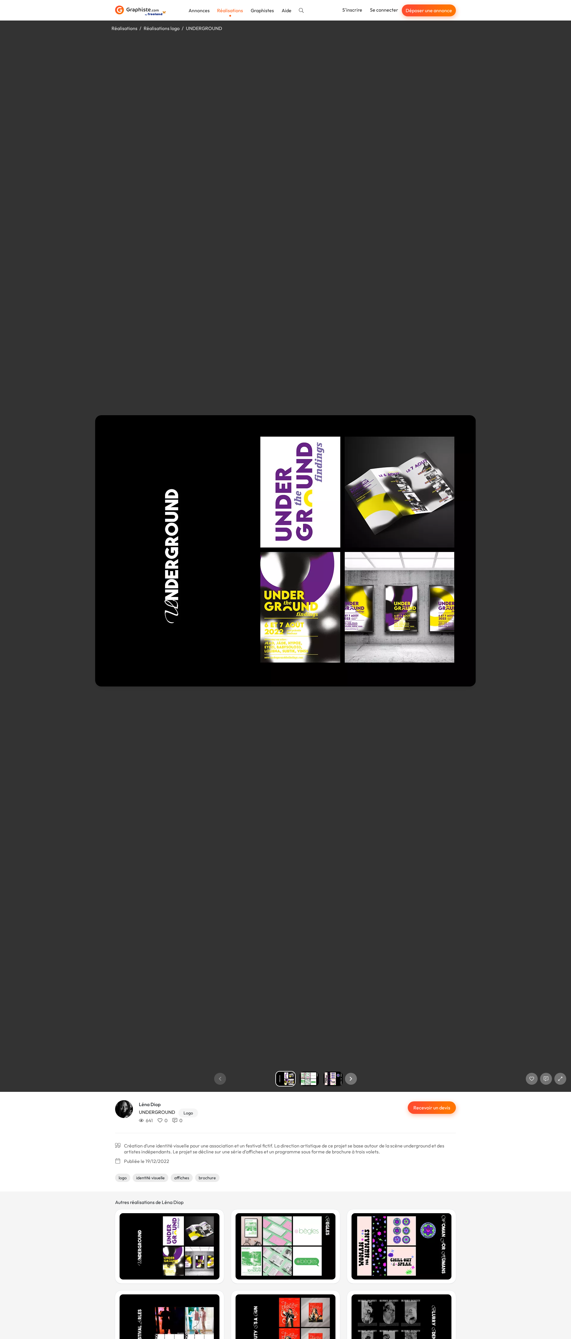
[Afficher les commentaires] (546, 1079)
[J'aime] (532, 1079)
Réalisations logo (162, 28)
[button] (351, 1079)
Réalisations (230, 10)
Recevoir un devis (431, 1108)
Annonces (199, 10)
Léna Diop (150, 1104)
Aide (286, 10)
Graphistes (262, 10)
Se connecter (384, 10)
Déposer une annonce (429, 10)
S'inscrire (352, 10)
